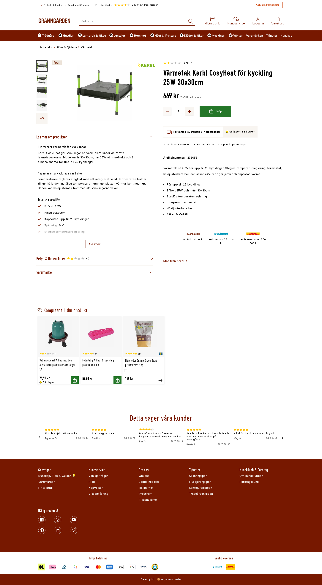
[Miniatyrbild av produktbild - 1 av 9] (42, 66)
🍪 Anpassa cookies (169, 579)
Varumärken (254, 35)
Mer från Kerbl (173, 261)
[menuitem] (45, 35)
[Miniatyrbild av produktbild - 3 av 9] (42, 92)
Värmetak (87, 47)
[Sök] (191, 21)
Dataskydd (147, 579)
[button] (136, 5)
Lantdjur (48, 47)
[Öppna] (104, 93)
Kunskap (286, 35)
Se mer (94, 244)
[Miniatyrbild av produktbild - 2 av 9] (42, 79)
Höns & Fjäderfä (67, 47)
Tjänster (271, 35)
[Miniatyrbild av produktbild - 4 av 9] (42, 105)
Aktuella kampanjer (267, 5)
